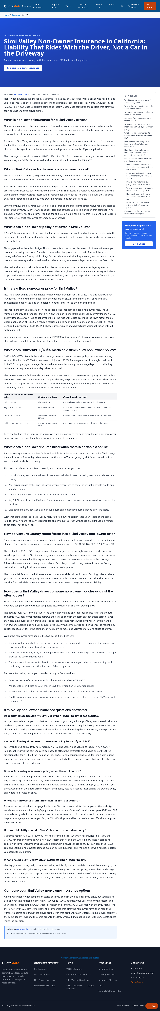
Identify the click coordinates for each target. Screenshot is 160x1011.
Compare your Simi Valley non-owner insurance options (137, 212)
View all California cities (110, 991)
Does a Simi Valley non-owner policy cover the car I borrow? (138, 183)
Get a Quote (139, 243)
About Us (99, 6)
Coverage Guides (107, 974)
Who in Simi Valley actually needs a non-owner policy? (138, 107)
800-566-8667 (135, 6)
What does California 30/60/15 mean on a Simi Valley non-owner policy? (138, 127)
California (16, 15)
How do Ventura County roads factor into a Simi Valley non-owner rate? (137, 144)
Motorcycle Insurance (44, 985)
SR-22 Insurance (42, 974)
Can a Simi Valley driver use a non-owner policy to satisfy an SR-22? (139, 175)
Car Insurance (41, 969)
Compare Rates (54, 6)
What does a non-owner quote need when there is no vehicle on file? (138, 135)
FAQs (101, 985)
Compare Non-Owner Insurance (23, 68)
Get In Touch (137, 982)
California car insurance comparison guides (80, 958)
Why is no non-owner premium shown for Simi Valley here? (139, 189)
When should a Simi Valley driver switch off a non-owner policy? (138, 205)
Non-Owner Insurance (44, 980)
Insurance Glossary (108, 980)
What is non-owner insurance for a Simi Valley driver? (138, 101)
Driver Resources (83, 6)
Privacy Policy (123, 1005)
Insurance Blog (106, 969)
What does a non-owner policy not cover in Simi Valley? (138, 113)
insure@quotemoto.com (142, 973)
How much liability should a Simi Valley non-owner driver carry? (138, 196)
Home (6, 15)
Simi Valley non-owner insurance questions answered (138, 159)
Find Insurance (37, 6)
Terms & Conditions (140, 1005)
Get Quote (149, 6)
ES (122, 6)
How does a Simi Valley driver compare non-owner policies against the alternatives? (136, 152)
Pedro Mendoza (20, 94)
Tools (68, 6)
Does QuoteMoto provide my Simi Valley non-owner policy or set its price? (139, 167)
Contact (111, 4)
